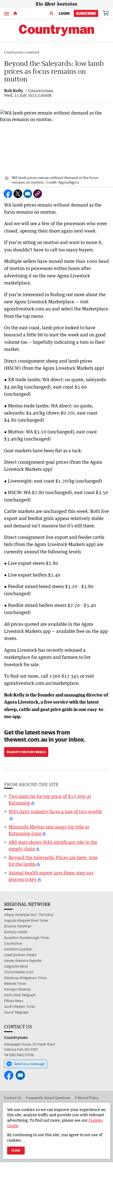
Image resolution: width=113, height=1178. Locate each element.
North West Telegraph (20, 995)
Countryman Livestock (21, 52)
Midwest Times (15, 984)
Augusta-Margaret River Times (26, 920)
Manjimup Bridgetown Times (25, 978)
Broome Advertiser (17, 926)
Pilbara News (13, 1001)
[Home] (15, 13)
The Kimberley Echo (18, 972)
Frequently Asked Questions (48, 1097)
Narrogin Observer (17, 989)
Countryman (13, 943)
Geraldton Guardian (18, 949)
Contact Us (12, 1097)
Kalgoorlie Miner (16, 966)
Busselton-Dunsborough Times (26, 938)
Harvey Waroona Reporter (23, 961)
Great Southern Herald (20, 955)
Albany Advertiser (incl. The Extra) (28, 915)
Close (16, 1150)
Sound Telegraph (16, 1012)
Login (64, 13)
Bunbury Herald (15, 932)
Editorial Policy (86, 1097)
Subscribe (86, 13)
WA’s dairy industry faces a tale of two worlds (55, 811)
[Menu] (6, 13)
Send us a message (29, 1064)
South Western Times (19, 1006)
